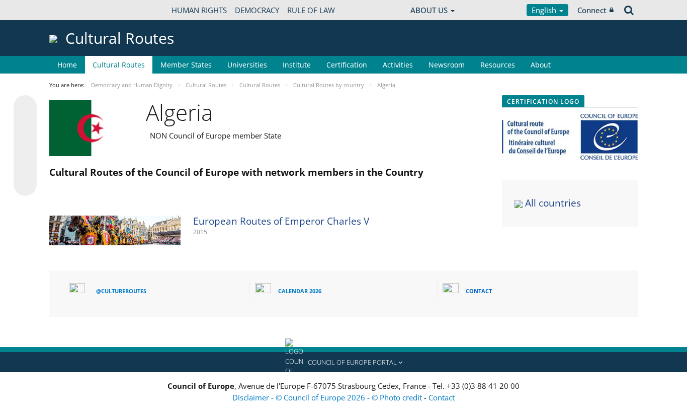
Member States (186, 65)
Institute (297, 65)
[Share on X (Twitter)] (25, 126)
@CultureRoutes (121, 291)
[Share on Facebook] (25, 146)
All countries (553, 203)
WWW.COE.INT (74, 10)
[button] (343, 362)
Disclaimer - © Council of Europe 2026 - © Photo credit (328, 397)
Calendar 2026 (299, 291)
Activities (398, 65)
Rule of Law (311, 10)
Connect (592, 10)
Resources (497, 65)
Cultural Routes (119, 65)
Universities (247, 65)
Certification (346, 65)
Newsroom (446, 65)
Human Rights (199, 10)
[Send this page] (25, 184)
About (541, 65)
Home (67, 65)
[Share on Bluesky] (25, 107)
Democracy (257, 10)
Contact (441, 397)
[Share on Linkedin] (25, 165)
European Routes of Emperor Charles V (281, 221)
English (545, 10)
